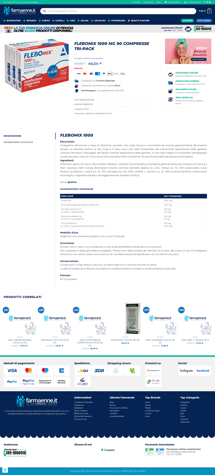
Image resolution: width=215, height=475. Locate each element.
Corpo (183, 408)
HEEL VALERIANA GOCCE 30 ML (160, 341)
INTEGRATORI (14, 20)
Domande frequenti (83, 416)
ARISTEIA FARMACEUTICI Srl (99, 113)
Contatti (136, 2)
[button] (205, 11)
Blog (158, 2)
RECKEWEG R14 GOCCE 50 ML (55, 341)
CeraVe (148, 413)
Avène (148, 405)
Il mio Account (194, 2)
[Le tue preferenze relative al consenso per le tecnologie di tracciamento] (5, 470)
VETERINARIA (118, 20)
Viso (182, 413)
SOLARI (84, 20)
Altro (87, 109)
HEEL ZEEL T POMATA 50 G (195, 340)
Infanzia (183, 405)
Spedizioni (78, 408)
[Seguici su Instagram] (207, 2)
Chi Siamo (148, 2)
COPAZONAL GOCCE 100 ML (125, 340)
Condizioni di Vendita (83, 402)
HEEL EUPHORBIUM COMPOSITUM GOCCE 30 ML (90, 343)
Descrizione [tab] (12, 136)
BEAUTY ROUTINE (140, 20)
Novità (113, 405)
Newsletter (114, 411)
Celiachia (184, 419)
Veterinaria (185, 422)
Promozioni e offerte (119, 408)
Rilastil (148, 408)
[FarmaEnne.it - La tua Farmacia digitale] (19, 11)
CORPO (46, 20)
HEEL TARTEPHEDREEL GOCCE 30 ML (20, 341)
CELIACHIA (99, 20)
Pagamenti (79, 405)
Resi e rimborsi (80, 411)
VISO (72, 20)
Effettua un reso (81, 413)
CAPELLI (59, 20)
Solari (182, 416)
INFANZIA (31, 20)
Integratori (185, 402)
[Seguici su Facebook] (204, 2)
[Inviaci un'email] (210, 2)
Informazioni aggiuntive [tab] (18, 142)
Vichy (147, 402)
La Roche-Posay (152, 411)
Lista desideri (174, 2)
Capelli (183, 411)
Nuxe (147, 416)
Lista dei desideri (117, 416)
